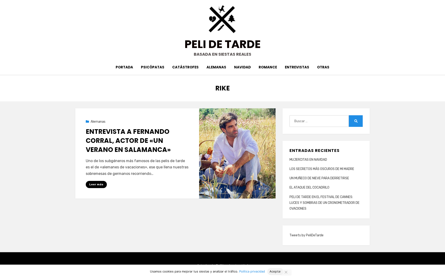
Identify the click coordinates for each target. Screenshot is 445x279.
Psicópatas (152, 67)
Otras (323, 67)
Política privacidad (252, 271)
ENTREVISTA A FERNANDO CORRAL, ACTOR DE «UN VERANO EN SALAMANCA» (128, 140)
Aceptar (275, 271)
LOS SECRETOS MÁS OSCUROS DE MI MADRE (321, 169)
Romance (268, 67)
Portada (124, 67)
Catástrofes (185, 67)
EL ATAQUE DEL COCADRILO (309, 187)
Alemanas (216, 67)
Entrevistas (297, 67)
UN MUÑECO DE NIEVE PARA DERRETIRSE (319, 178)
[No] (286, 272)
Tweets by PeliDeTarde (306, 235)
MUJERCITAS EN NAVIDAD (308, 160)
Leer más (96, 184)
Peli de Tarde (222, 44)
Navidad (242, 67)
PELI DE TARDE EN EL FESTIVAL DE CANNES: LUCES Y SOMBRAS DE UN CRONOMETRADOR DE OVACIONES (324, 203)
